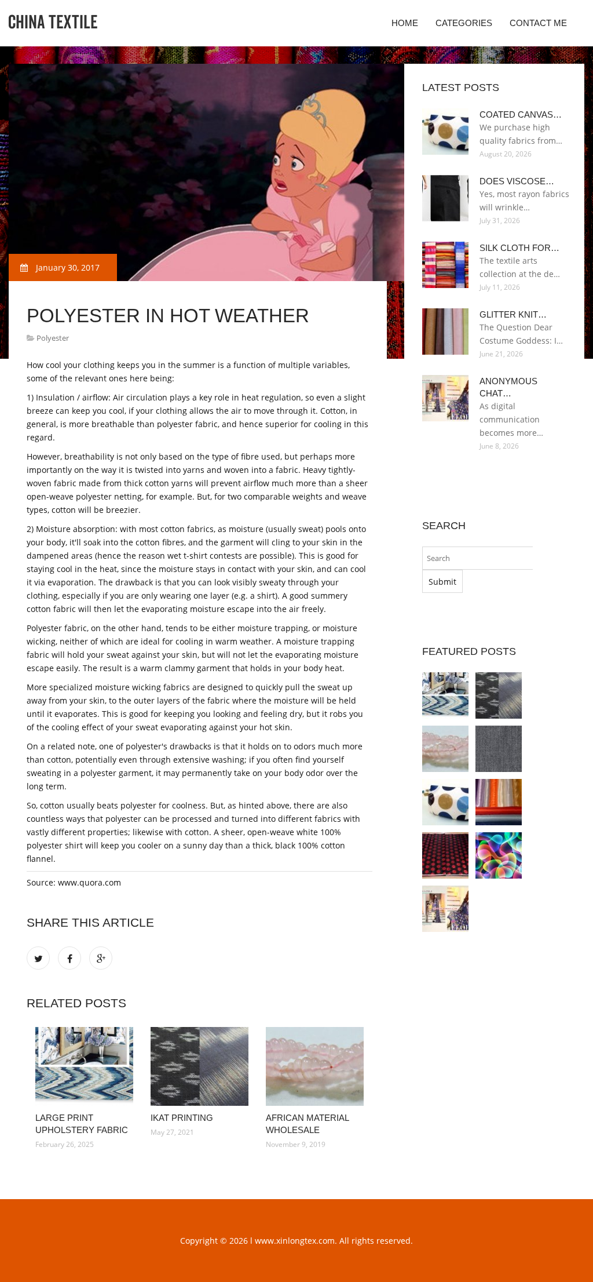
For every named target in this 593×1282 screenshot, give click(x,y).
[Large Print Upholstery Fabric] (84, 1066)
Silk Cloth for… (519, 248)
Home (404, 23)
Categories (463, 23)
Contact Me (538, 23)
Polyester (52, 338)
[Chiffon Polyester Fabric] (498, 802)
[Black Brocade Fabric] (445, 855)
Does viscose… (516, 181)
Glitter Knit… (513, 314)
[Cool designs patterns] (498, 855)
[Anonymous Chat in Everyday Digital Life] (445, 909)
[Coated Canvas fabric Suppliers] (445, 802)
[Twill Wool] (498, 749)
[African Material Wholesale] (315, 1066)
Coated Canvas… (520, 114)
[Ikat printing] (199, 1066)
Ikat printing (182, 1118)
